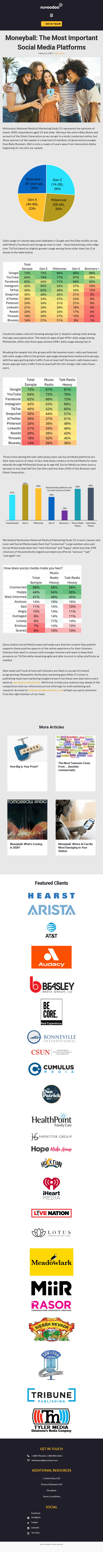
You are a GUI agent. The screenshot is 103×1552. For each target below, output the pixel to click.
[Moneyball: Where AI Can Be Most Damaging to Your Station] (76, 819)
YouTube (35, 1532)
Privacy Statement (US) (51, 1484)
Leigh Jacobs (59, 53)
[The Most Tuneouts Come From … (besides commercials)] (76, 747)
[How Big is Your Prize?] (27, 748)
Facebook (35, 1513)
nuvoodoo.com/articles (27, 682)
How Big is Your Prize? (24, 766)
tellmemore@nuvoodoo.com (45, 690)
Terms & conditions (51, 1496)
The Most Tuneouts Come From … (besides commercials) (74, 767)
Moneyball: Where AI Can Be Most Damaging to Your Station (75, 847)
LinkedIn (35, 1527)
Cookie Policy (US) (51, 1478)
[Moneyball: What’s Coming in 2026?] (27, 819)
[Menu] (51, 15)
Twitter (34, 1522)
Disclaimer (51, 1490)
